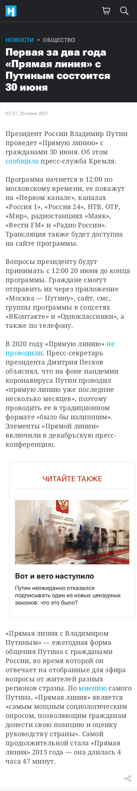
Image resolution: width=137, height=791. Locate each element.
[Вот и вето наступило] (72, 539)
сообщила (22, 160)
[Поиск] (124, 11)
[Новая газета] (13, 11)
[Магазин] (106, 11)
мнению (93, 688)
